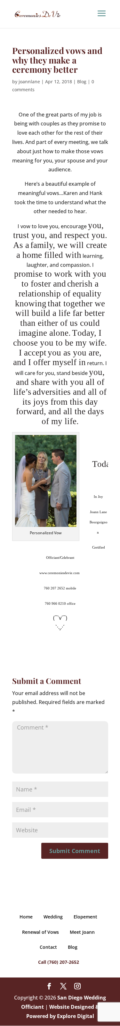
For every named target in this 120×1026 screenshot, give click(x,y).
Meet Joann (82, 932)
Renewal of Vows (40, 932)
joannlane (29, 82)
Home (26, 917)
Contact (48, 947)
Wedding (53, 917)
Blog (81, 82)
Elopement (85, 917)
